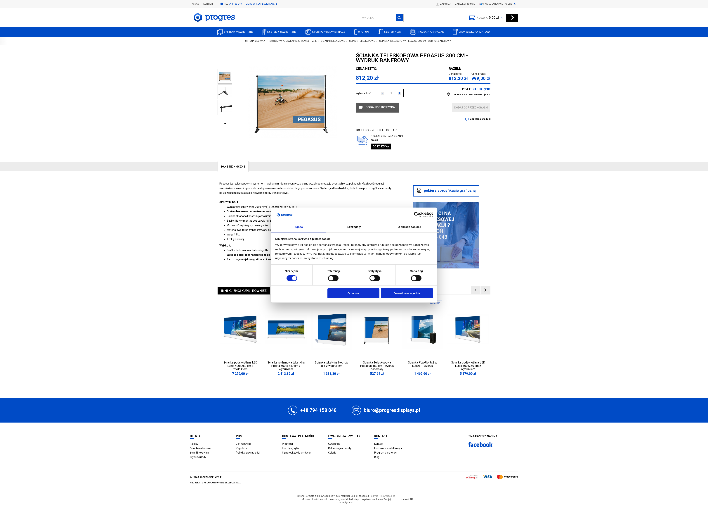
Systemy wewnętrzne (238, 31)
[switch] (333, 278)
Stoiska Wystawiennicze (328, 31)
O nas (195, 4)
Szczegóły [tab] (354, 226)
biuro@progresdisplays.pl (261, 4)
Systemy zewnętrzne (281, 31)
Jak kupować (243, 443)
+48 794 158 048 (318, 410)
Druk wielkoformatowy (475, 31)
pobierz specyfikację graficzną (449, 190)
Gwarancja (334, 443)
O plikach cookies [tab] (409, 226)
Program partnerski (385, 452)
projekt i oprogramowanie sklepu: (215, 482)
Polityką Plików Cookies (382, 496)
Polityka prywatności (248, 452)
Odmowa (353, 293)
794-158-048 (235, 4)
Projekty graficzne (430, 31)
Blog (376, 457)
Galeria (332, 452)
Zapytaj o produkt (480, 119)
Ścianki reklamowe (200, 448)
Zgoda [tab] (299, 226)
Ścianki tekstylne (199, 452)
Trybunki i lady (198, 457)
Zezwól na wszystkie (406, 293)
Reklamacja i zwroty (339, 448)
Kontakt (208, 4)
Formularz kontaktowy (387, 448)
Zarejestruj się (465, 4)
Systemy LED (392, 31)
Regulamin (242, 448)
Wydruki (363, 31)
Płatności (287, 443)
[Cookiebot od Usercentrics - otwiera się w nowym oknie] (417, 214)
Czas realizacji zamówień (296, 452)
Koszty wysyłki (290, 448)
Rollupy (194, 443)
